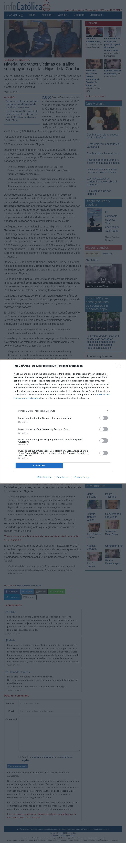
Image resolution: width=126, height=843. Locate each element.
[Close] (119, 366)
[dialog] (63, 421)
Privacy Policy (81, 477)
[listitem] (63, 410)
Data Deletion (44, 477)
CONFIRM (39, 465)
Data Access (63, 477)
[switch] (103, 418)
